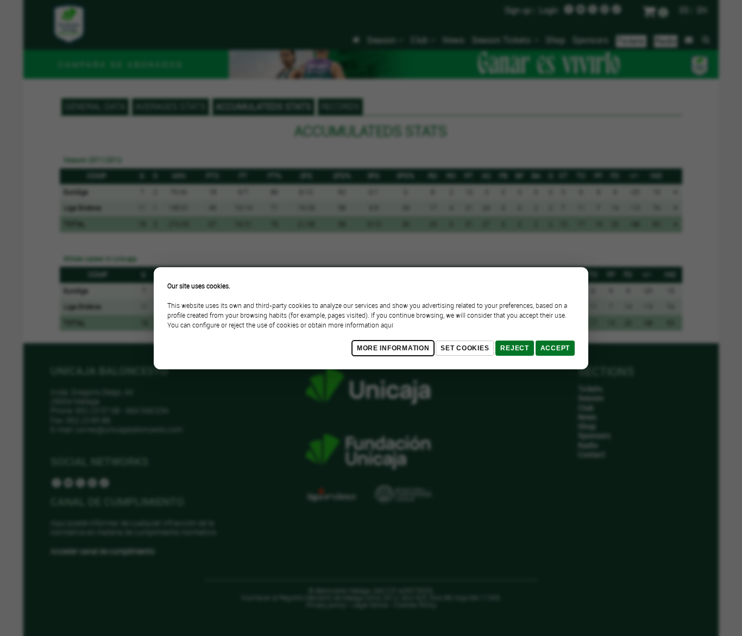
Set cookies (465, 348)
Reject (514, 348)
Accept (555, 348)
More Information (393, 348)
